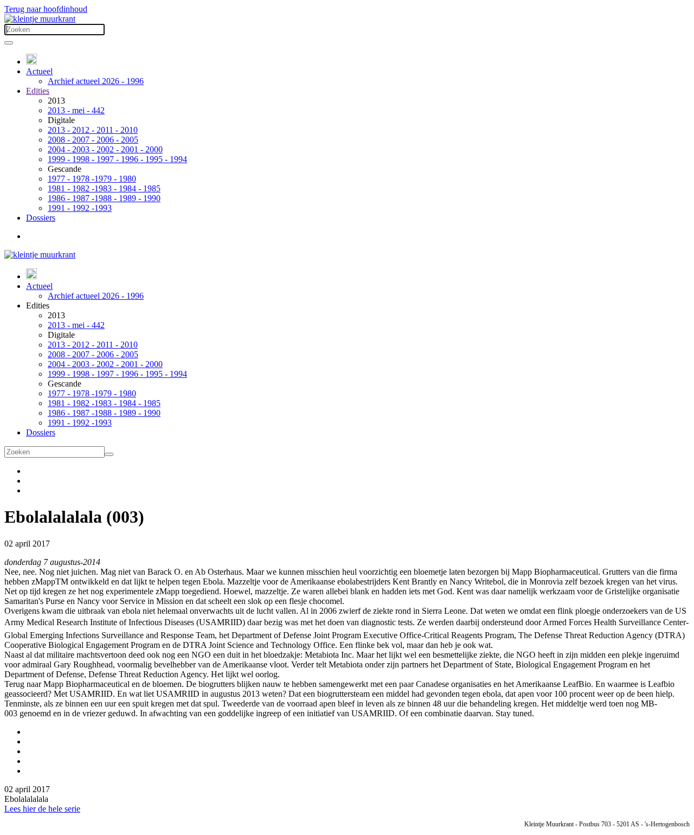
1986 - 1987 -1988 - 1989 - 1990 (104, 198)
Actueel (39, 71)
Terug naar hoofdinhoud (45, 9)
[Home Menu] (31, 61)
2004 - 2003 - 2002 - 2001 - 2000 (105, 149)
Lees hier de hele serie (42, 808)
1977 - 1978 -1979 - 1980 (92, 178)
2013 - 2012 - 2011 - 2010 (93, 129)
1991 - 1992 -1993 (80, 208)
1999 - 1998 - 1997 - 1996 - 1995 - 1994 (117, 159)
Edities (37, 90)
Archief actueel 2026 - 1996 (96, 81)
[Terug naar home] (39, 18)
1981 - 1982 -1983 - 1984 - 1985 (104, 188)
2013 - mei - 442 (76, 110)
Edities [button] (37, 305)
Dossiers (40, 217)
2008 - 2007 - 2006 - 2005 (93, 139)
